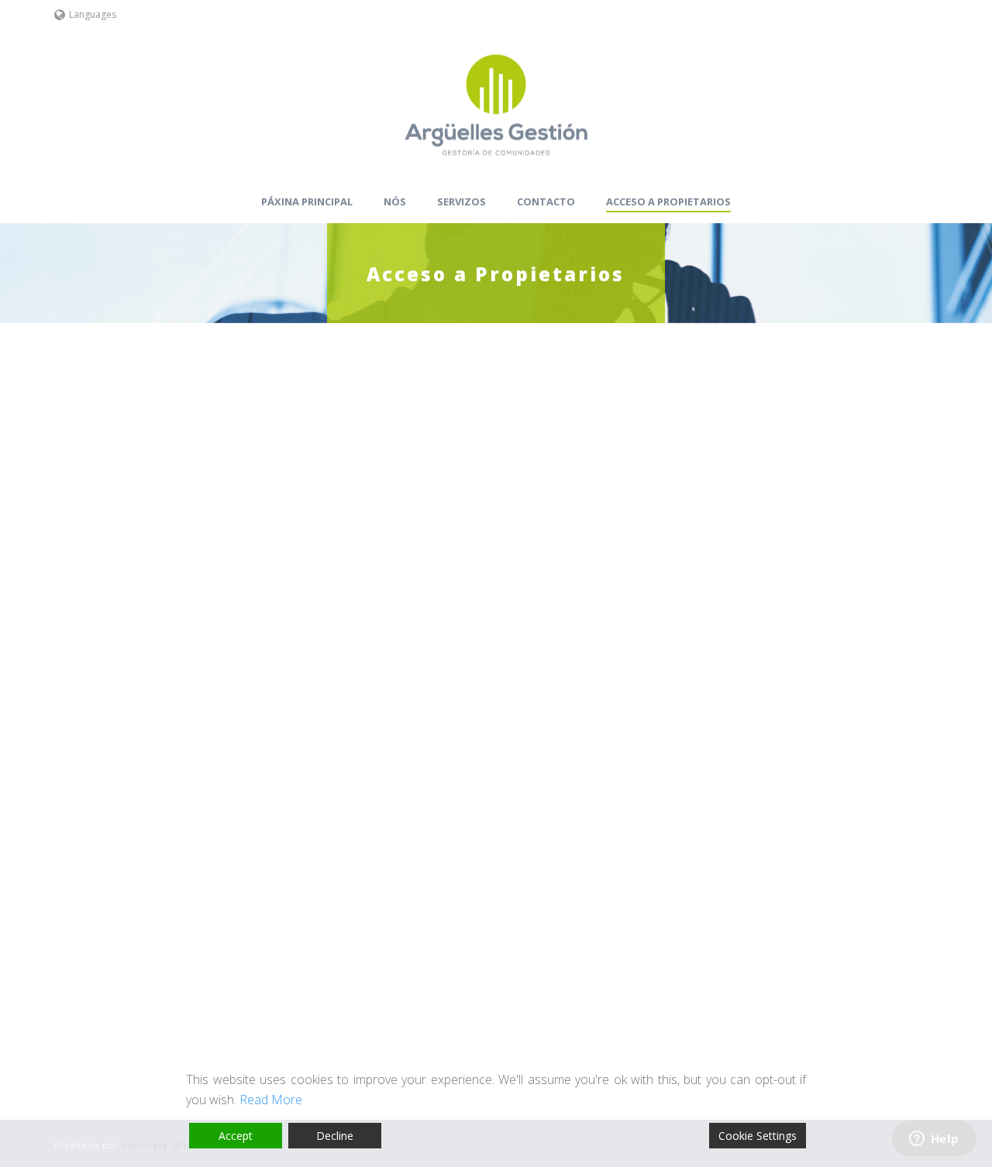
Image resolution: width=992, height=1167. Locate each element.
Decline (334, 1135)
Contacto (546, 201)
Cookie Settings (757, 1135)
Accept (236, 1135)
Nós (395, 201)
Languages (92, 14)
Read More (270, 1099)
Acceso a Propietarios (668, 201)
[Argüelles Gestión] (496, 104)
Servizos (461, 201)
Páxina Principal (307, 201)
